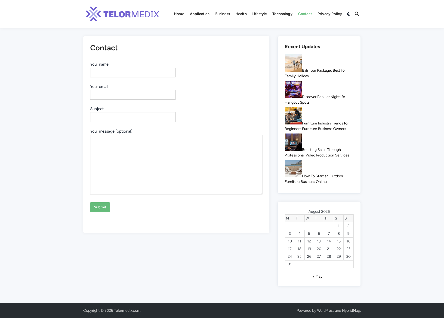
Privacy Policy (330, 14)
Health (241, 14)
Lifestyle (259, 14)
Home (179, 14)
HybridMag (351, 310)
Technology (282, 14)
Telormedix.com (127, 310)
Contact (305, 14)
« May (317, 276)
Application (200, 14)
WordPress (325, 310)
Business (222, 14)
